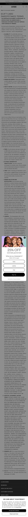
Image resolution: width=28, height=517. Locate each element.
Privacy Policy (18, 507)
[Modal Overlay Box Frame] (14, 258)
